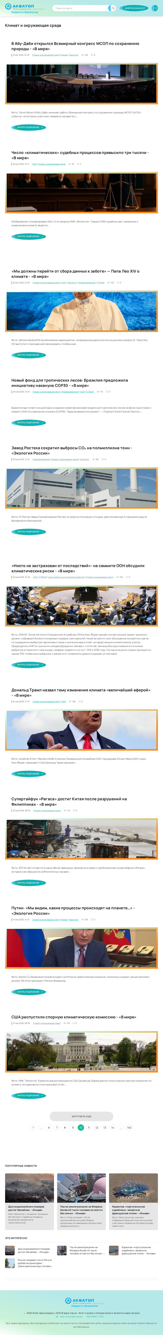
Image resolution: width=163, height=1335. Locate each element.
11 (89, 1127)
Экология (73, 55)
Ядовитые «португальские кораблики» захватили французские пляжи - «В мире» (131, 1210)
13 (104, 1127)
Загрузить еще (82, 1116)
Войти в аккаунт (135, 8)
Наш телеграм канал (71, 1316)
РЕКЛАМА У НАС (95, 1316)
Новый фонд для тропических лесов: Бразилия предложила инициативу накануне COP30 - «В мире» (69, 382)
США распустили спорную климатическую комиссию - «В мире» (74, 1016)
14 (112, 1127)
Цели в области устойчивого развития (66, 577)
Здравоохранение (86, 282)
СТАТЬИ (100, 282)
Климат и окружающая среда (46, 55)
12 (97, 1127)
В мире (64, 55)
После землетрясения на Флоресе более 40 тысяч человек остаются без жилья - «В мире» (81, 1210)
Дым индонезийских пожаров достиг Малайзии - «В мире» (26, 1208)
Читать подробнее (28, 127)
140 (129, 1127)
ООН (34, 164)
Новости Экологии (24, 11)
